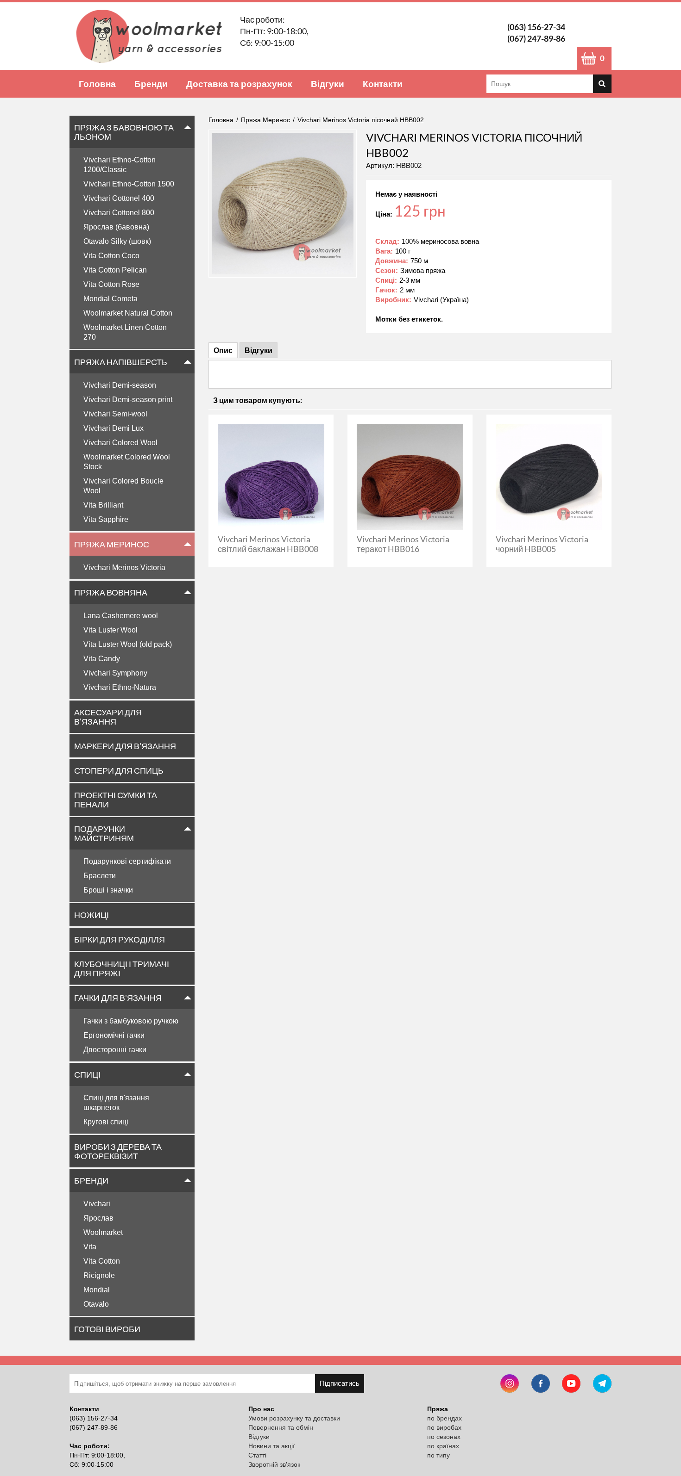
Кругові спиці (105, 1122)
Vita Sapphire (105, 519)
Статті (257, 1455)
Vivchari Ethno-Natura (119, 687)
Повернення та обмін (280, 1427)
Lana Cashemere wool (120, 616)
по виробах (444, 1427)
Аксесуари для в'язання (108, 716)
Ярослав (98, 1218)
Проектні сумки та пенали (115, 799)
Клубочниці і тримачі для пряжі (121, 968)
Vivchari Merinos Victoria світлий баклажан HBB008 (268, 544)
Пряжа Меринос (111, 544)
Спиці (87, 1074)
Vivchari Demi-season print (127, 399)
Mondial (96, 1290)
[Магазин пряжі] (152, 36)
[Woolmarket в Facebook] (540, 1384)
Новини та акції (271, 1446)
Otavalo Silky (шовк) (117, 241)
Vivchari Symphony (115, 673)
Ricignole (99, 1275)
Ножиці (91, 915)
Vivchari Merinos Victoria (124, 567)
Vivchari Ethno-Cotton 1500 (128, 184)
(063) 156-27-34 (536, 27)
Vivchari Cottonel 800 (118, 213)
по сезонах (443, 1436)
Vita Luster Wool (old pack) (127, 644)
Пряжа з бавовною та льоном (124, 132)
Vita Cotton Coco (111, 256)
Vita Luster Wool (110, 630)
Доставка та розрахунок (239, 83)
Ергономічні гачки (114, 1035)
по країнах (443, 1446)
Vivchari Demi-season (119, 385)
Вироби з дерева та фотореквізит (118, 1151)
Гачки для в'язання (118, 997)
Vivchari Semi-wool (115, 414)
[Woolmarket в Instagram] (509, 1384)
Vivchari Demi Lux (113, 428)
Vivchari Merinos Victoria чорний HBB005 (542, 544)
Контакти (383, 83)
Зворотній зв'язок (274, 1464)
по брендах (444, 1418)
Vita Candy (101, 659)
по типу (438, 1455)
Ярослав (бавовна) (116, 227)
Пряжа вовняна (110, 592)
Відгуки (327, 83)
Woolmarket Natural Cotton (127, 313)
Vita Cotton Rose (111, 284)
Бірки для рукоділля (119, 939)
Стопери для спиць (119, 770)
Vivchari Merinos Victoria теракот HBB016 (403, 544)
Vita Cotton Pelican (115, 270)
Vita (89, 1247)
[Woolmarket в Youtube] (571, 1384)
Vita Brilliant (103, 505)
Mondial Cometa (110, 299)
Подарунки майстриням (104, 833)
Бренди (151, 83)
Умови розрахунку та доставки (294, 1418)
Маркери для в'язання (125, 746)
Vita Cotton (101, 1261)
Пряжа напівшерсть (120, 362)
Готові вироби (107, 1329)
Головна (97, 83)
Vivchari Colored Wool (120, 443)
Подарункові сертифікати (127, 861)
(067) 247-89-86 (536, 38)
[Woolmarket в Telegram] (602, 1384)
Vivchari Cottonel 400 (118, 198)
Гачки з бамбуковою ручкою (130, 1021)
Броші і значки (108, 890)
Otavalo (96, 1304)
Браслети (99, 876)
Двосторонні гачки (114, 1050)
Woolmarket (103, 1232)
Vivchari (96, 1204)
